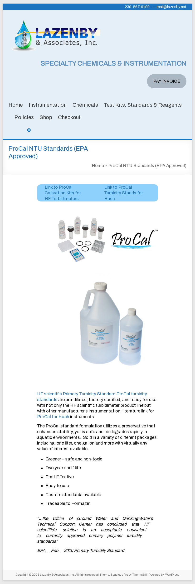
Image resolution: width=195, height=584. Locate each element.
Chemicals (85, 105)
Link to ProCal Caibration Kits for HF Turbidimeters (63, 193)
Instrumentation (48, 105)
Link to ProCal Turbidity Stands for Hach (123, 193)
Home (16, 105)
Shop (46, 117)
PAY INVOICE (166, 81)
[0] (25, 133)
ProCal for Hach (53, 416)
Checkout (69, 117)
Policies (24, 117)
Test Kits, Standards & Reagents (143, 105)
